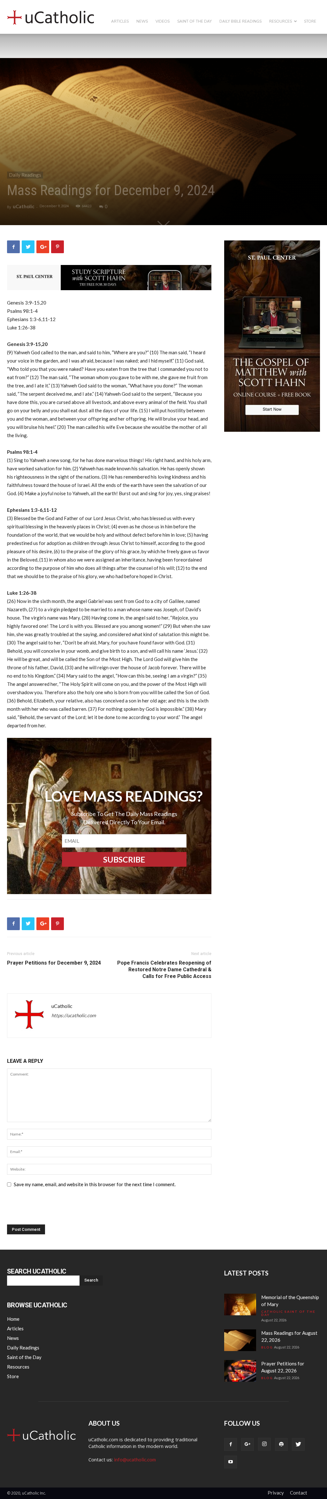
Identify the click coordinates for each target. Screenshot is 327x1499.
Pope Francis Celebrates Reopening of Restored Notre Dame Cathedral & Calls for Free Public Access (164, 969)
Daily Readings (25, 175)
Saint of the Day (194, 21)
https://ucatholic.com (73, 1015)
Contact (298, 1492)
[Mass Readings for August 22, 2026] (240, 1340)
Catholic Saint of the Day (288, 1313)
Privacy (276, 1492)
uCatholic (23, 206)
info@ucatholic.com (135, 1459)
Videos (163, 21)
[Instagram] (264, 1444)
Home (13, 1319)
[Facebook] (230, 1444)
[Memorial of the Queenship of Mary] (240, 1305)
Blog (267, 1347)
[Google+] (247, 1444)
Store (310, 21)
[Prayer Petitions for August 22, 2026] (240, 1371)
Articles (120, 21)
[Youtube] (230, 1462)
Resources (280, 21)
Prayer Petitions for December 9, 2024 (54, 963)
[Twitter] (298, 1444)
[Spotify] (281, 1444)
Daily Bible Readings (240, 21)
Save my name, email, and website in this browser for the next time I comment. (95, 1184)
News (142, 21)
